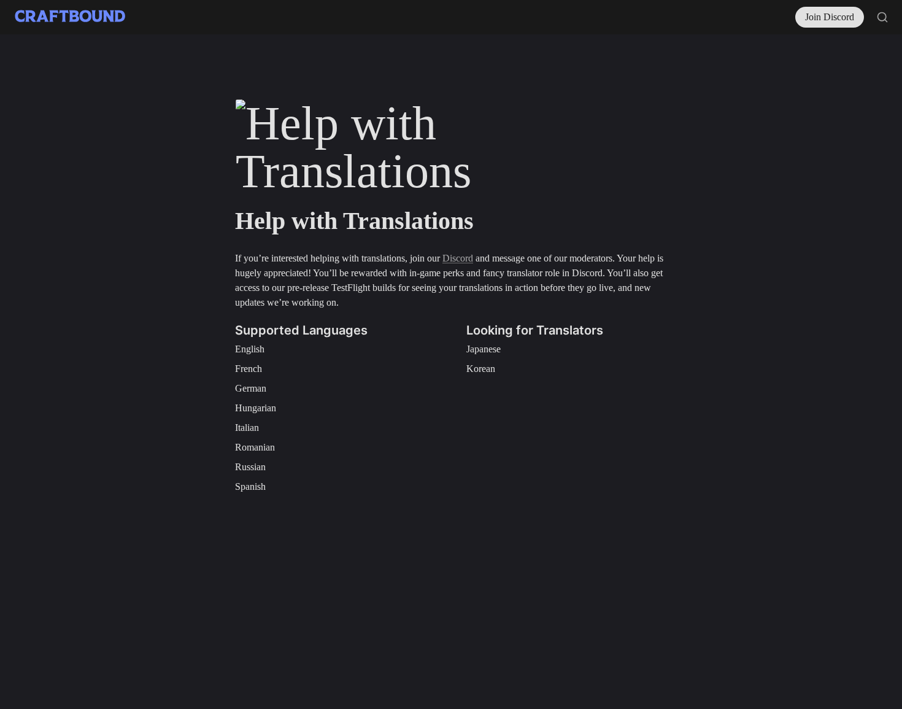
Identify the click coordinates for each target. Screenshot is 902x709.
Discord (457, 258)
